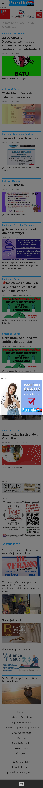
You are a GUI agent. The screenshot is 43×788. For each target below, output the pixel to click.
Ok (21, 783)
